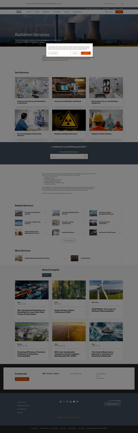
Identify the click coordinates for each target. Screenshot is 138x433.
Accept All (86, 53)
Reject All (75, 53)
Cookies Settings (53, 53)
